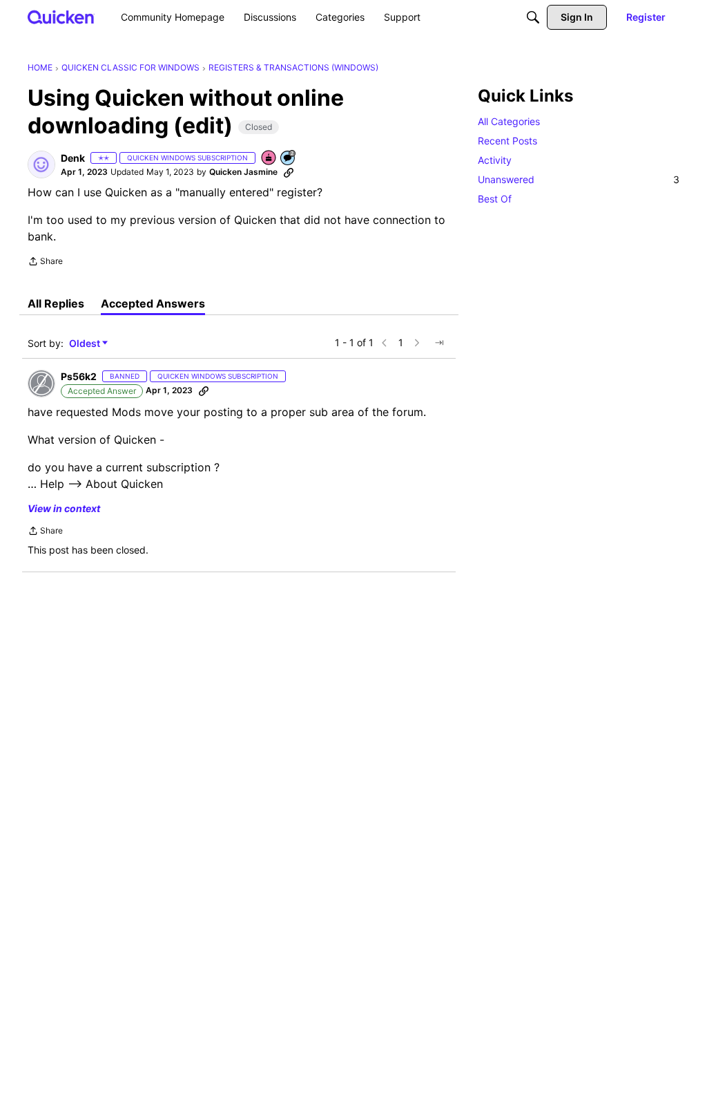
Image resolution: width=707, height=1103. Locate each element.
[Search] (533, 17)
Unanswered (578, 179)
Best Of (495, 199)
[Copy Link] (288, 172)
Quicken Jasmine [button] (243, 172)
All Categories (509, 121)
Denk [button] (73, 158)
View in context (64, 508)
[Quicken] (61, 17)
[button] (41, 164)
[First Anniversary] (269, 158)
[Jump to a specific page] (439, 343)
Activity (495, 160)
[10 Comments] (288, 158)
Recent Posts (507, 141)
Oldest (85, 343)
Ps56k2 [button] (79, 376)
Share (45, 263)
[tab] (56, 303)
